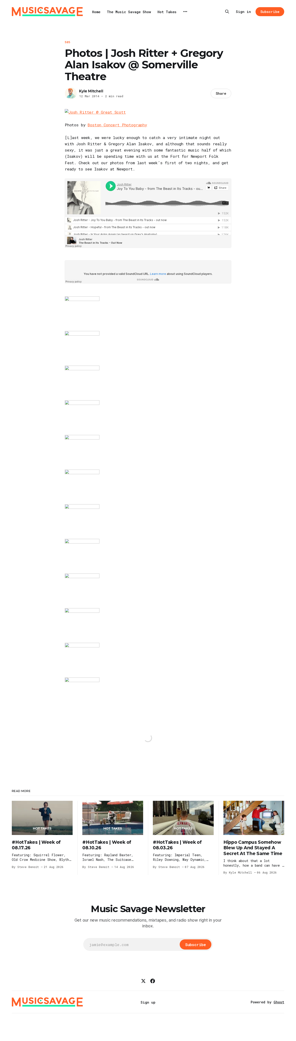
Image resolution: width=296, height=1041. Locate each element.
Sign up (148, 1002)
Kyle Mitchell (91, 91)
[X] (143, 981)
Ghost (279, 1002)
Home (96, 11)
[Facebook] (152, 981)
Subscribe (269, 11)
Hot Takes (166, 11)
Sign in (243, 11)
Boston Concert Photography (117, 124)
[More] (185, 11)
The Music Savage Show (129, 11)
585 (67, 42)
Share (221, 93)
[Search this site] (227, 11)
